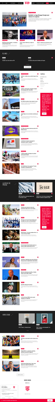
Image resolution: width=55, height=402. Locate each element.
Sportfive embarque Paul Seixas (26, 284)
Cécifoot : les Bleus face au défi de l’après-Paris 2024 (29, 77)
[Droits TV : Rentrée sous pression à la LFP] (45, 34)
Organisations (22, 40)
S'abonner (47, 3)
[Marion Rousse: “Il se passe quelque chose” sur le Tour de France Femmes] (11, 235)
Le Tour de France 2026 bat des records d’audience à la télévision (28, 298)
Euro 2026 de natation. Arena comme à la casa (29, 101)
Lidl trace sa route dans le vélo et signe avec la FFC (29, 339)
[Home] (27, 389)
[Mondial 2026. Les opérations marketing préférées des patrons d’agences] (11, 353)
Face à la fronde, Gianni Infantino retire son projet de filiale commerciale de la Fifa (28, 245)
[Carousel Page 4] (28, 199)
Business (20, 193)
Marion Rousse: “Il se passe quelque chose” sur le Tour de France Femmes (29, 233)
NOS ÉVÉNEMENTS (13, 3)
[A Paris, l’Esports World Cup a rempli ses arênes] (27, 34)
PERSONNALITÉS (5, 40)
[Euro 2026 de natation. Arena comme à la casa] (11, 104)
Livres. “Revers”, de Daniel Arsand (25, 327)
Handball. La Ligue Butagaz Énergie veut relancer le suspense (38, 15)
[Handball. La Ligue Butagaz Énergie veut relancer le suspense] (14, 19)
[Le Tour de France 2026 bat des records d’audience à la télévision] (11, 299)
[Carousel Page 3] (27, 64)
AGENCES (22, 257)
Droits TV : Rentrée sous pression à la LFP (44, 42)
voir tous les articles (20, 374)
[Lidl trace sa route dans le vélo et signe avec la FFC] (11, 341)
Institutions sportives (32, 12)
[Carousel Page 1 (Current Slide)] (26, 199)
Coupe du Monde (20, 3)
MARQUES (4, 57)
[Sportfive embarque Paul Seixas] (11, 287)
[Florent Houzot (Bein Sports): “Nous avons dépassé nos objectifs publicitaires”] (11, 366)
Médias (22, 163)
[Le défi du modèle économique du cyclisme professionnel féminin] (11, 156)
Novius (29, 393)
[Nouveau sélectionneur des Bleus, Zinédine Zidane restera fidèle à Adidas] (11, 274)
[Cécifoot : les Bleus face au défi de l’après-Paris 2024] (11, 78)
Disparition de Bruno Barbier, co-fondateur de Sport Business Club (9, 43)
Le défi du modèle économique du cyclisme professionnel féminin (28, 154)
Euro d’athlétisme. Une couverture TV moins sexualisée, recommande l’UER (28, 166)
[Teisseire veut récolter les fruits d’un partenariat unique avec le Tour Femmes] (11, 209)
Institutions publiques (24, 138)
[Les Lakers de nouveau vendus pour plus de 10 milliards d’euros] (11, 131)
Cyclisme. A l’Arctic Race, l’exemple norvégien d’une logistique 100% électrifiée (29, 89)
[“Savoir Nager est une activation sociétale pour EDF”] (11, 116)
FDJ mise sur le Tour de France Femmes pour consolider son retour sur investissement (29, 220)
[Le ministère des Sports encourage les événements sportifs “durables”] (11, 143)
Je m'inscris (44, 113)
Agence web (26, 393)
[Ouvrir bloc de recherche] (2, 3)
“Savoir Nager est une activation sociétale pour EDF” (29, 114)
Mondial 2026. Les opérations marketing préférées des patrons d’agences (28, 351)
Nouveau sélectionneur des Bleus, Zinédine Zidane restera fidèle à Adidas (28, 272)
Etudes (30, 57)
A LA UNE (22, 86)
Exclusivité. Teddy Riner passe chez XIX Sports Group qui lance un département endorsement (29, 260)
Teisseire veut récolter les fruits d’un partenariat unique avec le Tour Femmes (28, 208)
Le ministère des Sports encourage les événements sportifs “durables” (28, 141)
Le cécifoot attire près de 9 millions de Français (36, 60)
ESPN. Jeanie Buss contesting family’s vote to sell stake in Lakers (26, 197)
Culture (20, 324)
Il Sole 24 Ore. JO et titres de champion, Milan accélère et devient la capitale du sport (44, 197)
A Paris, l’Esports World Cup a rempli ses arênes (27, 43)
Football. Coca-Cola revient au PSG (8, 60)
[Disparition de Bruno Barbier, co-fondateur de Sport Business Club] (10, 34)
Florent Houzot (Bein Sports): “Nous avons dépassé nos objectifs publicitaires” (28, 364)
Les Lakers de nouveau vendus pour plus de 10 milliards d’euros (29, 129)
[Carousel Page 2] (27, 330)
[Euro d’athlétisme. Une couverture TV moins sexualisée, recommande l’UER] (11, 168)
